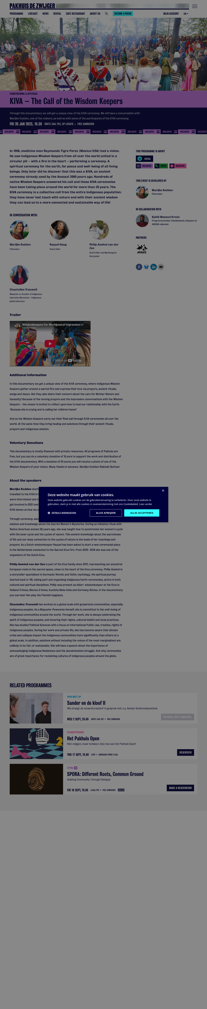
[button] (62, 513)
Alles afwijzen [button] (106, 512)
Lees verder (145, 504)
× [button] (163, 491)
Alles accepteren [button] (141, 512)
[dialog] (103, 504)
